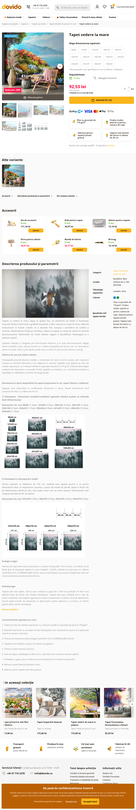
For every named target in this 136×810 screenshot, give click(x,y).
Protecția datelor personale (82, 776)
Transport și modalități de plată (84, 780)
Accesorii (6, 196)
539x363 (109, 64)
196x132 (106, 50)
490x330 (97, 64)
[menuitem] (14, 17)
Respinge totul (71, 801)
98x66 (73, 50)
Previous (4, 704)
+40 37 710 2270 (15, 773)
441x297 (86, 64)
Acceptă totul (90, 801)
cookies (15, 795)
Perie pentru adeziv (31, 239)
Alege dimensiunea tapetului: (85, 43)
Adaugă (36, 231)
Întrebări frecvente (111, 776)
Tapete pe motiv (39, 24)
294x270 (109, 57)
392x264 (74, 64)
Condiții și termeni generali (82, 773)
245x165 (74, 57)
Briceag (112, 239)
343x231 (121, 57)
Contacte (106, 780)
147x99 (84, 50)
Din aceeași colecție (66, 196)
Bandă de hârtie (73, 239)
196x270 (118, 50)
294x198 (97, 57)
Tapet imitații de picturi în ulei (62, 24)
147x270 (95, 50)
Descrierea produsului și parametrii (33, 196)
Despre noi (107, 773)
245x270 (86, 57)
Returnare (74, 783)
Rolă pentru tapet (74, 220)
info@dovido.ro (43, 773)
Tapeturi (24, 24)
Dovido (111, 145)
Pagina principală (10, 24)
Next (60, 66)
